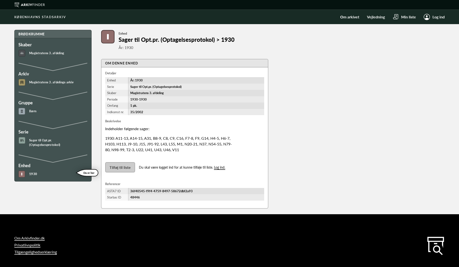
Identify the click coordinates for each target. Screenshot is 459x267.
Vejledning (376, 17)
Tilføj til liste (120, 167)
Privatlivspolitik (27, 245)
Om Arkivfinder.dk (29, 238)
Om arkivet (349, 17)
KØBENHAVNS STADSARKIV (40, 17)
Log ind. (219, 167)
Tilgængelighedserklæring (35, 252)
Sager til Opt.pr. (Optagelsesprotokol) (44, 142)
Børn (32, 111)
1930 (33, 174)
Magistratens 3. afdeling (46, 53)
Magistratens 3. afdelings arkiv (51, 82)
